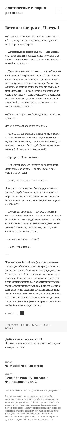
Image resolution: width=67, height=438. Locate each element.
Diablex (26, 325)
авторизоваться (14, 347)
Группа (38, 325)
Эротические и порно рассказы (25, 10)
